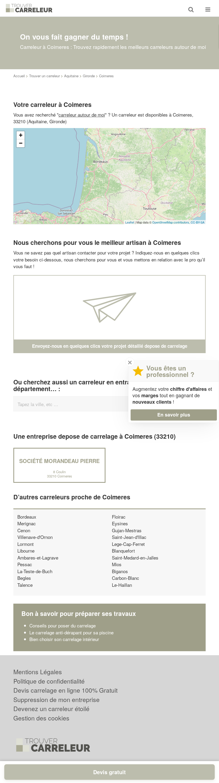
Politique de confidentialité (49, 681)
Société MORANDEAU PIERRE (59, 461)
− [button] (20, 143)
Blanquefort (123, 550)
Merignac (26, 523)
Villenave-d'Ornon (35, 537)
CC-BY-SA (197, 222)
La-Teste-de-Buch (34, 571)
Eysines (120, 523)
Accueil (19, 75)
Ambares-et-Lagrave (37, 557)
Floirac (119, 516)
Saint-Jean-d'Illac (129, 537)
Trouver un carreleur (44, 75)
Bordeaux (26, 516)
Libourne (25, 550)
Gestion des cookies (41, 717)
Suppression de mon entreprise (56, 699)
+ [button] (20, 135)
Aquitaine (71, 75)
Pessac (24, 564)
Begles (24, 577)
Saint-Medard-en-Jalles (135, 557)
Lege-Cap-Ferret (128, 544)
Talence (25, 584)
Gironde (89, 75)
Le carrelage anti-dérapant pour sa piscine (71, 632)
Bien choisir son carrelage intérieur (64, 639)
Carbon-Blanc (125, 577)
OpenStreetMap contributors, (171, 222)
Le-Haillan (122, 584)
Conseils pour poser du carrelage (62, 625)
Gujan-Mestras (127, 530)
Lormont (25, 544)
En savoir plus (173, 414)
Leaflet (129, 222)
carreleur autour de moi (81, 114)
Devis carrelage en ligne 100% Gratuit (65, 690)
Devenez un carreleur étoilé (51, 708)
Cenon (23, 530)
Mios (117, 564)
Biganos (120, 571)
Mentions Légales (37, 671)
